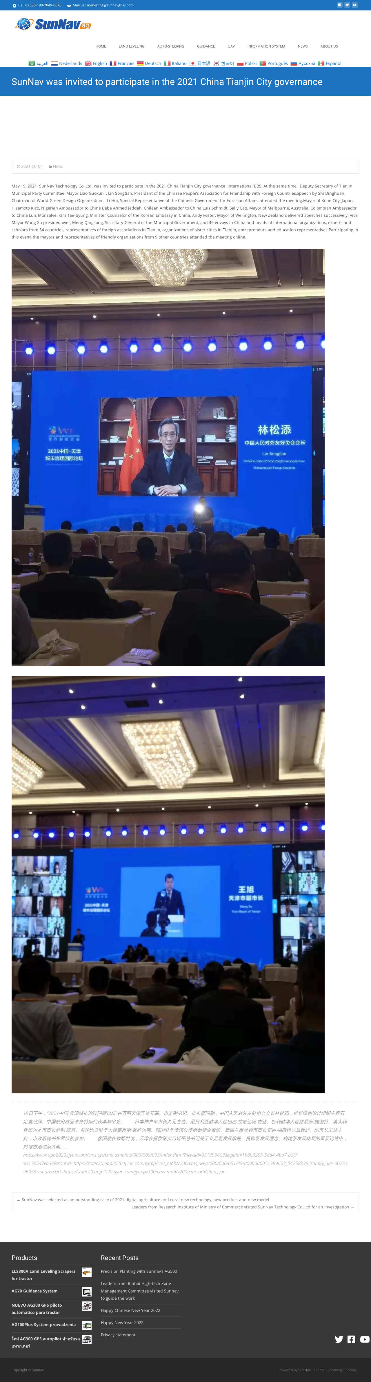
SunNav (332, 1370)
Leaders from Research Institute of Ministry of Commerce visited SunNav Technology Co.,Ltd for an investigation (243, 1207)
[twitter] (347, 7)
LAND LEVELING (132, 46)
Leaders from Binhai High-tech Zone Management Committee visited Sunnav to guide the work (140, 1291)
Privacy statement (118, 1334)
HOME (101, 46)
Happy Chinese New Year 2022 (130, 1310)
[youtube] (355, 7)
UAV (231, 46)
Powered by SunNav (295, 1370)
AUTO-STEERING (170, 46)
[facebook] (340, 7)
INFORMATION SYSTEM (266, 46)
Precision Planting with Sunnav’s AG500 (139, 1271)
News (303, 46)
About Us (329, 46)
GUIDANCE (206, 46)
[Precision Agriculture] (47, 22)
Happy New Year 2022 (122, 1322)
